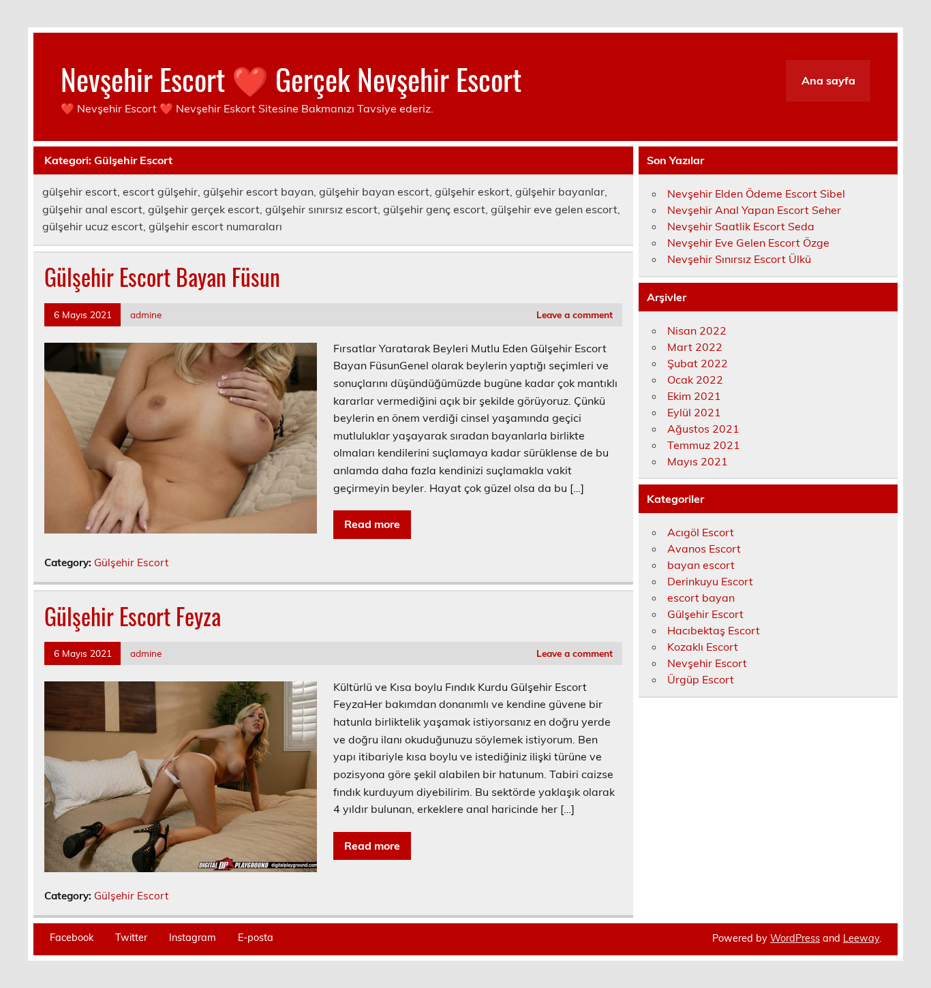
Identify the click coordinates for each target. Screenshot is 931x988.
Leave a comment (574, 314)
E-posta (255, 937)
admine (146, 314)
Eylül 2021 (694, 412)
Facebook (71, 937)
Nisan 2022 (697, 330)
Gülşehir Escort (131, 562)
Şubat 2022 (697, 363)
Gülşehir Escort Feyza (132, 616)
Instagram (192, 937)
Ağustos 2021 (703, 428)
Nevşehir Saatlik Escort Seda (740, 226)
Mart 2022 (694, 347)
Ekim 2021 (694, 396)
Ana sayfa (828, 80)
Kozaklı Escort (702, 646)
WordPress (795, 938)
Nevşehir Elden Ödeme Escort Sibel (756, 193)
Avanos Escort (704, 548)
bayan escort (701, 565)
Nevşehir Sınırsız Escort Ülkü (739, 259)
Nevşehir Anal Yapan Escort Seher (754, 210)
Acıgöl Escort (700, 532)
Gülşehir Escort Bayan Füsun (162, 277)
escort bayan (701, 597)
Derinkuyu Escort (710, 581)
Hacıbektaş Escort (713, 630)
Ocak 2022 (695, 379)
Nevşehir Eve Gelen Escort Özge (748, 242)
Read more (372, 524)
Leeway (861, 938)
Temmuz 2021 (703, 445)
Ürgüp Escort (700, 679)
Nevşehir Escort (707, 663)
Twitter (131, 937)
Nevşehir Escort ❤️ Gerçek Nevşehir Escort (291, 78)
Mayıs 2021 (697, 461)
